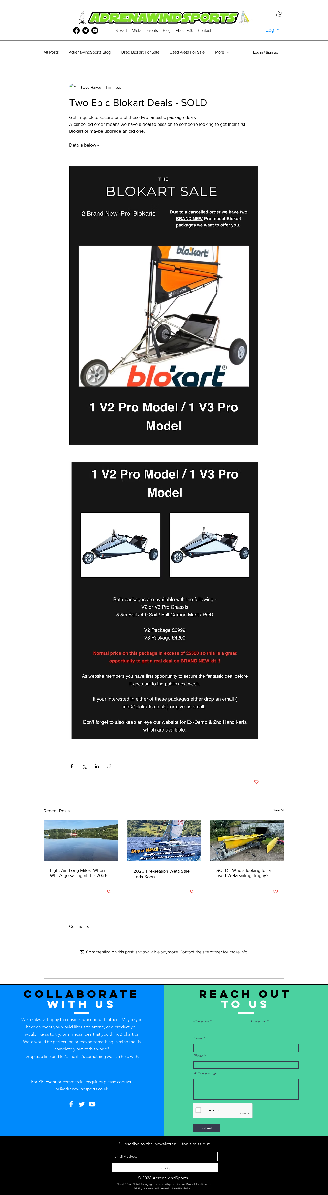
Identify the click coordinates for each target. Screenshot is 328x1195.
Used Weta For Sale (187, 52)
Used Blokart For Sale (140, 52)
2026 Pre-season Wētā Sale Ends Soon (161, 874)
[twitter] (85, 30)
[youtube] (94, 30)
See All (278, 810)
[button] (279, 14)
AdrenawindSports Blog (90, 52)
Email (197, 1038)
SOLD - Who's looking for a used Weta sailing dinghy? (243, 873)
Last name (258, 1021)
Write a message (205, 1073)
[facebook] (76, 30)
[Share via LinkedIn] (96, 766)
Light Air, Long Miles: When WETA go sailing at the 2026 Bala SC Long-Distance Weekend (79, 873)
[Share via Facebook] (71, 766)
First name (201, 1021)
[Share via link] (109, 766)
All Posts (51, 52)
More (219, 52)
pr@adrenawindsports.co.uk (81, 1088)
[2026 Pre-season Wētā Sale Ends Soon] (164, 840)
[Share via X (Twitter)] (84, 766)
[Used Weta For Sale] (247, 840)
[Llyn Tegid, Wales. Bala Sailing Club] (81, 840)
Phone (198, 1055)
